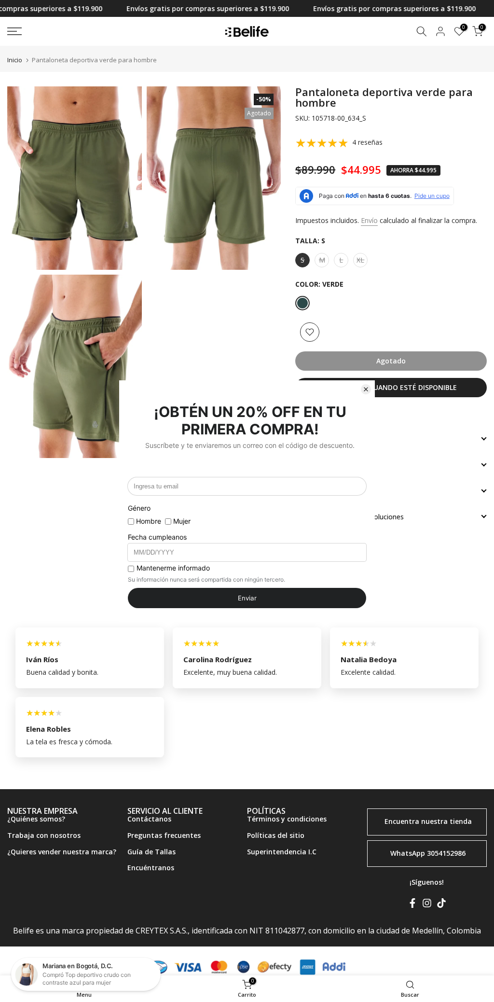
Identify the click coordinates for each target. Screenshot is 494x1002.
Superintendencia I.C (281, 851)
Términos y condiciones (287, 818)
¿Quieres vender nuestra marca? (61, 851)
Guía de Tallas (151, 851)
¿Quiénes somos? (36, 818)
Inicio (14, 60)
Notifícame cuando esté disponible (391, 387)
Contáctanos (149, 818)
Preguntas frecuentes (164, 835)
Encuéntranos (150, 867)
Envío (369, 220)
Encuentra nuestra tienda (428, 821)
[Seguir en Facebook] (412, 905)
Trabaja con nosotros (44, 835)
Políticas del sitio (275, 835)
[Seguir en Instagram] (427, 905)
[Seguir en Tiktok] (441, 905)
